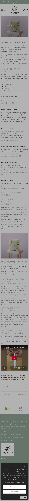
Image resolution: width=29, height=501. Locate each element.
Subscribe (14, 491)
